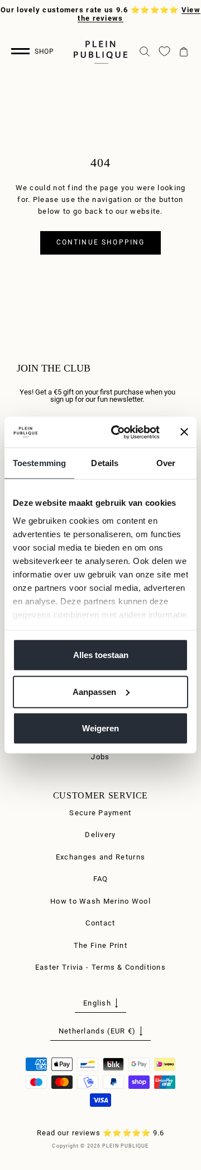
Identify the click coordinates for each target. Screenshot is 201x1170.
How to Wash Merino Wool (100, 901)
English (97, 1003)
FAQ (100, 879)
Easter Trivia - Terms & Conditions (100, 967)
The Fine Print (100, 945)
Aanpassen (94, 691)
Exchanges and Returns (100, 857)
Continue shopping (100, 242)
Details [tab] (104, 463)
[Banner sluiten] (184, 432)
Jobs (100, 757)
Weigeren (100, 728)
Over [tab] (165, 463)
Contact (100, 923)
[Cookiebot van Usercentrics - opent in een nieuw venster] (118, 432)
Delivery (100, 834)
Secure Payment (100, 813)
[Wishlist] (164, 51)
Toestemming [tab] (39, 463)
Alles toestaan (100, 655)
